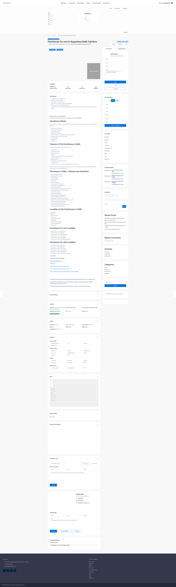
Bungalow (107, 139)
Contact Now (106, 3)
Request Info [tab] (109, 48)
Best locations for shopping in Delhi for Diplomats (115, 218)
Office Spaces (80, 3)
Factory (106, 142)
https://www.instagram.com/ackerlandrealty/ (60, 268)
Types (107, 104)
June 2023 (107, 252)
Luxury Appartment (108, 148)
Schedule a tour (54, 458)
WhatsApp (77, 531)
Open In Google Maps (54, 313)
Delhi (72, 44)
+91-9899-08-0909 (8, 564)
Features (52, 337)
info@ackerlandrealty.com (83, 502)
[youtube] (113, 195)
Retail (106, 153)
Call (64, 531)
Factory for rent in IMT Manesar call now (112, 229)
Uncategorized (107, 271)
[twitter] (109, 195)
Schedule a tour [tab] (121, 48)
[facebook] (106, 195)
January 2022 (107, 254)
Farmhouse (54, 35)
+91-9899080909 (165, 3)
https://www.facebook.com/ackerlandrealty (59, 266)
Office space (107, 150)
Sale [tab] (117, 100)
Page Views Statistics (55, 424)
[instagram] (116, 195)
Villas (106, 156)
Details (51, 321)
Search (106, 203)
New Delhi (75, 44)
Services (88, 3)
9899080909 (80, 498)
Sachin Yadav (80, 494)
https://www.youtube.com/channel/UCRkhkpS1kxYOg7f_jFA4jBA (64, 271)
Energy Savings (54, 294)
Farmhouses (72, 3)
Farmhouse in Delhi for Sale (110, 220)
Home (49, 35)
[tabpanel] (115, 115)
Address (52, 304)
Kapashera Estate (87, 44)
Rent (49, 39)
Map (51, 376)
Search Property (97, 3)
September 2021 (108, 256)
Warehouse (107, 159)
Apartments (64, 3)
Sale (51, 39)
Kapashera (80, 44)
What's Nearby (53, 413)
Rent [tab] (113, 100)
